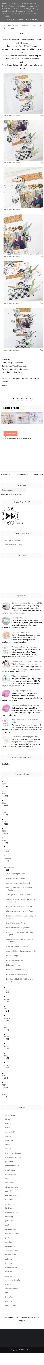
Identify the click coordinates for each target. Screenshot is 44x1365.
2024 (5, 793)
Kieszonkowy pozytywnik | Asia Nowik (26, 661)
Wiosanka (9, 1200)
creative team (10, 1170)
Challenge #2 (16, 618)
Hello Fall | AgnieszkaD (16, 960)
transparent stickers (13, 1157)
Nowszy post (6, 474)
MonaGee (9, 1297)
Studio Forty (6, 764)
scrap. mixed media (12, 1280)
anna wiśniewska (11, 1288)
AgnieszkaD (10, 1132)
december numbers (12, 1233)
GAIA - (5, 363)
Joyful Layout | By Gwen (16, 874)
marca (7, 1046)
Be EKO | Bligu (13, 955)
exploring (9, 1216)
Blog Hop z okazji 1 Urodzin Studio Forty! (24, 721)
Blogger (22, 1320)
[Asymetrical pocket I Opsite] (8, 418)
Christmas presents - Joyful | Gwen (20, 911)
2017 (5, 1085)
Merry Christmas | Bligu (16, 878)
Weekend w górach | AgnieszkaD (20, 906)
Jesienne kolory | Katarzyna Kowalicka (22, 951)
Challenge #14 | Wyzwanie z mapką (25, 705)
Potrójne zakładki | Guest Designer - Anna (21, 980)
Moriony (8, 1263)
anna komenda (10, 1174)
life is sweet (10, 1208)
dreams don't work (12, 1212)
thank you (9, 1284)
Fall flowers (22, 55)
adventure (9, 1276)
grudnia (8, 849)
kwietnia (8, 1037)
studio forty (10, 1140)
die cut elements (11, 1187)
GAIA (28, 25)
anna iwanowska (11, 1250)
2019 (5, 840)
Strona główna (22, 474)
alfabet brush (10, 1229)
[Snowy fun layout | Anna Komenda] (36, 418)
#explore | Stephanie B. (16, 970)
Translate (18, 494)
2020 (5, 831)
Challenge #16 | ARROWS (21, 691)
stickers (8, 1127)
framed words (10, 1255)
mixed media (10, 1204)
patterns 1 (9, 1259)
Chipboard (10, 372)
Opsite (34, 25)
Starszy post (38, 474)
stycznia (8, 1065)
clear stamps (10, 1115)
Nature (27, 59)
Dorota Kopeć (10, 1305)
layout (7, 1119)
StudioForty (29, 1350)
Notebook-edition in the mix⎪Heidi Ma (26, 603)
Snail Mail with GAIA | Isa (17, 923)
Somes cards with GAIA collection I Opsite (20, 889)
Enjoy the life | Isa (14, 965)
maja (7, 1027)
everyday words (11, 1195)
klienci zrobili (10, 1301)
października (10, 867)
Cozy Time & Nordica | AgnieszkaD (24, 737)
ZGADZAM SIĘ (32, 20)
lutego (7, 1055)
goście (7, 1238)
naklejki (8, 1149)
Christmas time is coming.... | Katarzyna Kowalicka (22, 900)
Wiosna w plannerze (19, 676)
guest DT (9, 1191)
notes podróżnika (12, 1166)
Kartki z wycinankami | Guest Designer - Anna (22, 917)
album (7, 1144)
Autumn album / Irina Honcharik (19, 883)
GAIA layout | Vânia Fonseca (18, 946)
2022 (5, 812)
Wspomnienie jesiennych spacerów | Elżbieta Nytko (21, 940)
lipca (7, 1008)
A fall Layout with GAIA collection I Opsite (21, 933)
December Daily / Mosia (20, 632)
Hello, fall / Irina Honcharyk (18, 974)
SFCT (7, 1293)
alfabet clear (10, 1246)
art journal (9, 1183)
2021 (5, 822)
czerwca (8, 1018)
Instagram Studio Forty (14, 540)
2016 (5, 1094)
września (8, 990)
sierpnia (8, 999)
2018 (5, 1075)
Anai (7, 1225)
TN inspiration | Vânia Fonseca (19, 895)
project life (9, 1161)
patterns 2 (9, 1221)
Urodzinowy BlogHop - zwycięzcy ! (24, 647)
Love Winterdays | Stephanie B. (19, 927)
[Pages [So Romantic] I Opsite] (22, 418)
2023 (5, 803)
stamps (8, 1136)
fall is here (9, 1272)
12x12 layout (20, 25)
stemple (8, 1123)
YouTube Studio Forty (13, 545)
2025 (5, 784)
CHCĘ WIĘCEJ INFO (15, 20)
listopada (8, 858)
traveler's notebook (13, 1153)
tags (7, 1178)
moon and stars (11, 1267)
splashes (8, 1242)
